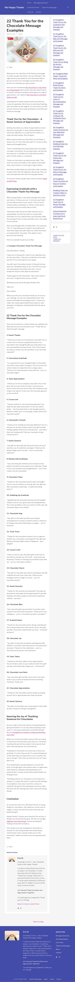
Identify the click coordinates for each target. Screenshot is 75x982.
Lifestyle (30, 12)
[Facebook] (56, 957)
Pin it (11, 38)
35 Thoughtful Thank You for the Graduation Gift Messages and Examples (59, 24)
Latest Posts (34, 904)
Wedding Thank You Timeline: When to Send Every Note (60, 192)
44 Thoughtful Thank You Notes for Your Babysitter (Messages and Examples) (60, 132)
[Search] (68, 7)
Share (11, 67)
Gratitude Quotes (33, 7)
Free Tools (59, 942)
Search (52, 979)
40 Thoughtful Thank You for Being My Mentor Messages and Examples (60, 64)
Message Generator (41, 3)
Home (29, 2)
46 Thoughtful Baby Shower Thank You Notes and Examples (60, 76)
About (20, 904)
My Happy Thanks (22, 979)
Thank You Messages (49, 7)
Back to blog (38, 922)
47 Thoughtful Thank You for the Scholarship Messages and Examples (59, 158)
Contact (38, 12)
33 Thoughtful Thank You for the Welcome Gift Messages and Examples (59, 50)
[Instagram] (59, 957)
